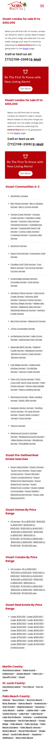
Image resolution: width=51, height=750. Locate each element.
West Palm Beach (24, 737)
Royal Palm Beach (28, 731)
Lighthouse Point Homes (30, 339)
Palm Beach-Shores (30, 727)
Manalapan (10, 720)
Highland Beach (25, 706)
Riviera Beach (9, 731)
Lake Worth (37, 713)
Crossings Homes (19, 235)
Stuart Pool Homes (20, 470)
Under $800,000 (35, 637)
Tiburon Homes (18, 425)
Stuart (26, 48)
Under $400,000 (35, 623)
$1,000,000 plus (29, 545)
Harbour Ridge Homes (21, 303)
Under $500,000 (35, 627)
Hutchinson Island (11, 670)
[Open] (42, 6)
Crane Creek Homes (29, 231)
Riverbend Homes (19, 397)
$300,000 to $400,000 (31, 528)
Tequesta (36, 734)
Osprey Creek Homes (29, 371)
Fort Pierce (28, 686)
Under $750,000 (18, 637)
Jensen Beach (23, 673)
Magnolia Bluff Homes (21, 347)
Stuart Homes (37, 467)
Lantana (27, 717)
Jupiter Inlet (32, 710)
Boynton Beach (34, 700)
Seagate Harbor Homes (22, 408)
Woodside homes (27, 443)
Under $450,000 (18, 627)
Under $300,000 (35, 620)
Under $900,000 (35, 640)
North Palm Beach (27, 720)
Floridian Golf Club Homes (23, 264)
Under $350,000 (18, 623)
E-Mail (35, 59)
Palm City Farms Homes (22, 379)
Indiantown (8, 673)
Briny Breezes (9, 703)
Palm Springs (31, 724)
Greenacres (40, 703)
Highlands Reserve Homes (23, 310)
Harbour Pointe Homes (30, 300)
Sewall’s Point (9, 677)
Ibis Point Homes (18, 321)
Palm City (37, 673)
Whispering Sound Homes (31, 436)
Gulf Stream (8, 706)
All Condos (16, 569)
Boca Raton (18, 700)
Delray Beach (25, 703)
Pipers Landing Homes (29, 389)
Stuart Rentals (32, 474)
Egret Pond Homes (20, 253)
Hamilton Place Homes (22, 293)
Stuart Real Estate (19, 467)
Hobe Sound (29, 670)
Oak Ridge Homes (19, 365)
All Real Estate (17, 647)
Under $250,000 (18, 620)
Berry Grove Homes (28, 207)
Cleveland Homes (19, 224)
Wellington (7, 737)
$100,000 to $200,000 (21, 572)
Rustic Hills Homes (27, 400)
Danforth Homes (19, 246)
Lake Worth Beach (11, 717)
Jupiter (20, 710)
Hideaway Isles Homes (29, 306)
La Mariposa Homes (20, 336)
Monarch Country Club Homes (25, 354)
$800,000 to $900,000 (21, 542)
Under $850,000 (18, 640)
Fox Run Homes (18, 271)
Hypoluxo (40, 706)
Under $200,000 (34, 616)
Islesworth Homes (36, 321)
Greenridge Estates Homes (24, 278)
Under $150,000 (18, 616)
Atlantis (6, 700)
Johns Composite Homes (23, 328)
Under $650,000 (18, 633)
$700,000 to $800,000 (31, 538)
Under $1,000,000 (35, 644)
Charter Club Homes (29, 221)
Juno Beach (8, 710)
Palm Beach (16, 724)
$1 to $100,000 (28, 521)
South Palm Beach (20, 734)
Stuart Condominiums (21, 477)
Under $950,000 (18, 644)
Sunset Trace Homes (21, 418)
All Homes (15, 521)
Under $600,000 (35, 630)
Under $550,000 (18, 630)
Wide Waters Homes (21, 440)
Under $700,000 (35, 633)
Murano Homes (18, 357)
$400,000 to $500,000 (21, 531)
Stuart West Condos (28, 414)
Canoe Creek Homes (21, 214)
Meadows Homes (33, 350)
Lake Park (24, 713)
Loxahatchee (40, 717)
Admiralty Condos (19, 196)
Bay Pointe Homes (19, 203)
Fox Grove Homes (33, 267)
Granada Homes (18, 282)
